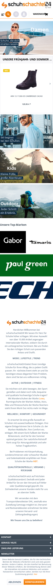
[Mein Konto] (24, 14)
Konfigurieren (34, 582)
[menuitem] (2, 13)
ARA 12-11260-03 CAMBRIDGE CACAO (27, 96)
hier (36, 574)
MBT (35, 461)
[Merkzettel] (16, 14)
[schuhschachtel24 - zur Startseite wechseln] (26, 5)
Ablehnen (14, 582)
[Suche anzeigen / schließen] (8, 14)
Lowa (41, 398)
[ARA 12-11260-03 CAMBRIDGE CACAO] (26, 80)
